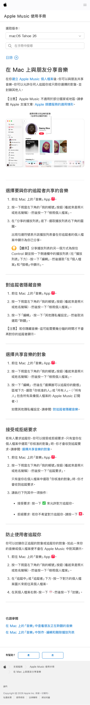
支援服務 (18, 667)
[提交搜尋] (10, 46)
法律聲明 (33, 697)
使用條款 (20, 697)
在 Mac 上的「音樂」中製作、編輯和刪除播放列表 (40, 632)
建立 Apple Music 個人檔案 (32, 79)
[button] (12, 58)
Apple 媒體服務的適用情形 (54, 104)
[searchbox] (45, 45)
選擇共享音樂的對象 (36, 449)
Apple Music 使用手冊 (25, 16)
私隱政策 (7, 697)
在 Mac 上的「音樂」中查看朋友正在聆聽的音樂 (39, 626)
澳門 (5, 686)
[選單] (85, 5)
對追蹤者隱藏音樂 (65, 409)
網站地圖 (46, 697)
